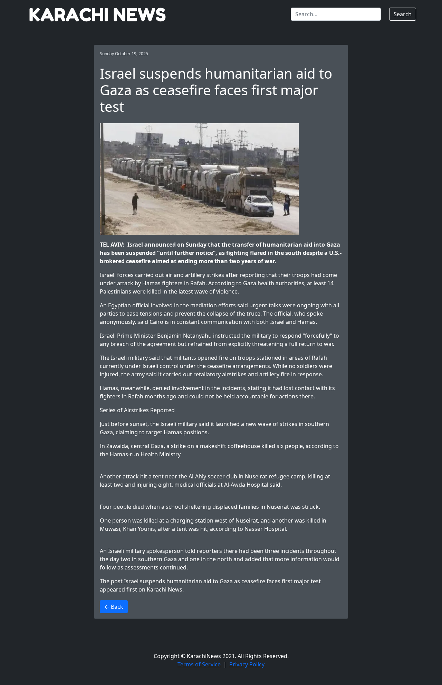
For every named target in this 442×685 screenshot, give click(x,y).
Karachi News (164, 589)
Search (403, 14)
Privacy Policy (247, 664)
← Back (113, 606)
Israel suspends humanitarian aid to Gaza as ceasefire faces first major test (222, 581)
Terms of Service (199, 664)
